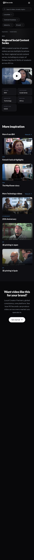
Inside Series (13, 31)
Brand (18, 25)
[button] (17, 76)
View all (27, 134)
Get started (15, 320)
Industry (7, 25)
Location (7, 14)
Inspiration (5, 31)
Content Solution (10, 20)
